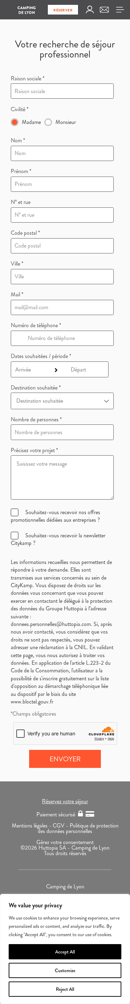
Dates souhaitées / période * (41, 356)
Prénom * (21, 171)
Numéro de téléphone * (36, 325)
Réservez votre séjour (65, 801)
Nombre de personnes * (36, 419)
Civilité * (19, 109)
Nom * (18, 140)
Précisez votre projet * (34, 450)
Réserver (62, 10)
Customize (65, 970)
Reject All (65, 989)
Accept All (65, 951)
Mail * (17, 294)
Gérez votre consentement (65, 842)
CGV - (61, 826)
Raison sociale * (27, 78)
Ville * (17, 264)
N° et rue (21, 202)
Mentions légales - (32, 826)
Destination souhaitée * (36, 388)
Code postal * (25, 233)
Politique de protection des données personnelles (78, 828)
